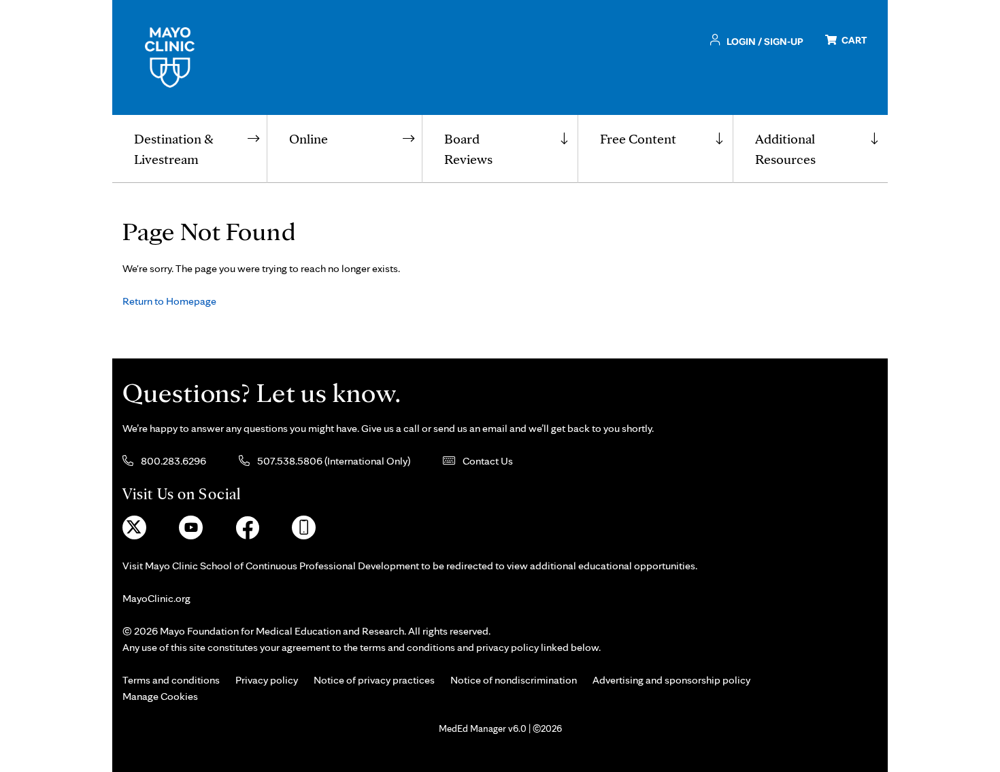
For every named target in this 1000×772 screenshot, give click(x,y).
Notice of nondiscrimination (513, 679)
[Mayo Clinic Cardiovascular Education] (170, 56)
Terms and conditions (171, 679)
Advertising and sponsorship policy (671, 679)
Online (308, 139)
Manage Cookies (160, 696)
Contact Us (487, 460)
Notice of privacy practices (374, 679)
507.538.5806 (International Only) (332, 460)
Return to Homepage (169, 301)
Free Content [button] (638, 139)
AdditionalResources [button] (785, 149)
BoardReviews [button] (468, 149)
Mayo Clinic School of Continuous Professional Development (282, 565)
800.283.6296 (172, 460)
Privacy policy (266, 679)
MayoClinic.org (156, 598)
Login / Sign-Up (763, 41)
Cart (853, 39)
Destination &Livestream (174, 149)
